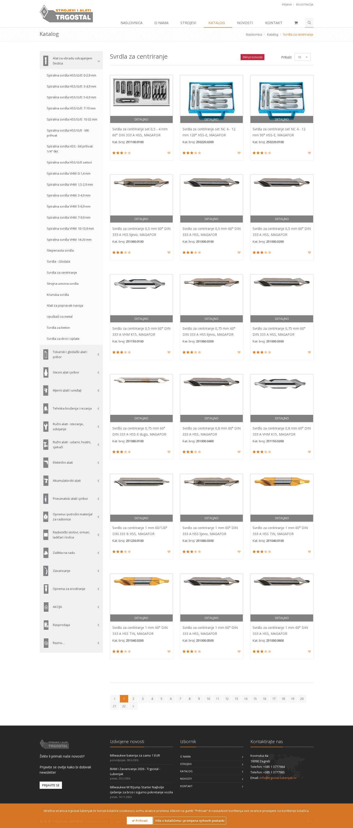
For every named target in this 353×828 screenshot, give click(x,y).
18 (299, 57)
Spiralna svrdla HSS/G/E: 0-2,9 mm (71, 75)
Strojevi (188, 22)
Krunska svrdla (58, 294)
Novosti (245, 22)
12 (227, 698)
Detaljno (141, 119)
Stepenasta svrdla (60, 250)
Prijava (287, 4)
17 (273, 698)
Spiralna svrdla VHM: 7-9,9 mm (69, 217)
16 (264, 698)
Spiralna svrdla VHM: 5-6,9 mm (69, 206)
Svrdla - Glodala (58, 261)
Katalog (216, 22)
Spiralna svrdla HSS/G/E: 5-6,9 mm (71, 97)
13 (236, 698)
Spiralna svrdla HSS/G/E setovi (69, 162)
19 (292, 698)
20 (302, 698)
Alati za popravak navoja (65, 305)
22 (124, 706)
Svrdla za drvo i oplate (63, 338)
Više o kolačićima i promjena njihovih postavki (190, 820)
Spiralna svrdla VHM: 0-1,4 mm (69, 173)
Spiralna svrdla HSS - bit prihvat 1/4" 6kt (70, 148)
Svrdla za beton (58, 327)
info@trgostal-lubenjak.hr (278, 778)
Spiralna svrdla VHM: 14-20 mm (69, 239)
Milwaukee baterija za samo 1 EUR (135, 755)
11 (217, 698)
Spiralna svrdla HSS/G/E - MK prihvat (68, 133)
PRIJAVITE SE (51, 785)
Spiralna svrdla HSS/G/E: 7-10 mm (71, 108)
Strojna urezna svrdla (63, 283)
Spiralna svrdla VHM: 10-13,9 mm (70, 228)
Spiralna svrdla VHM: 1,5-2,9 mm (70, 184)
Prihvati (141, 820)
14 (245, 698)
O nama (161, 22)
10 (208, 698)
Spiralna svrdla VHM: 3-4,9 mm (69, 195)
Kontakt (273, 22)
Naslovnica (131, 22)
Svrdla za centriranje (62, 272)
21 (114, 706)
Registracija (304, 4)
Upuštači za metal (60, 316)
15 (255, 698)
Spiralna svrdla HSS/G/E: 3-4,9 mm (71, 86)
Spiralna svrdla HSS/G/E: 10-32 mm (72, 119)
